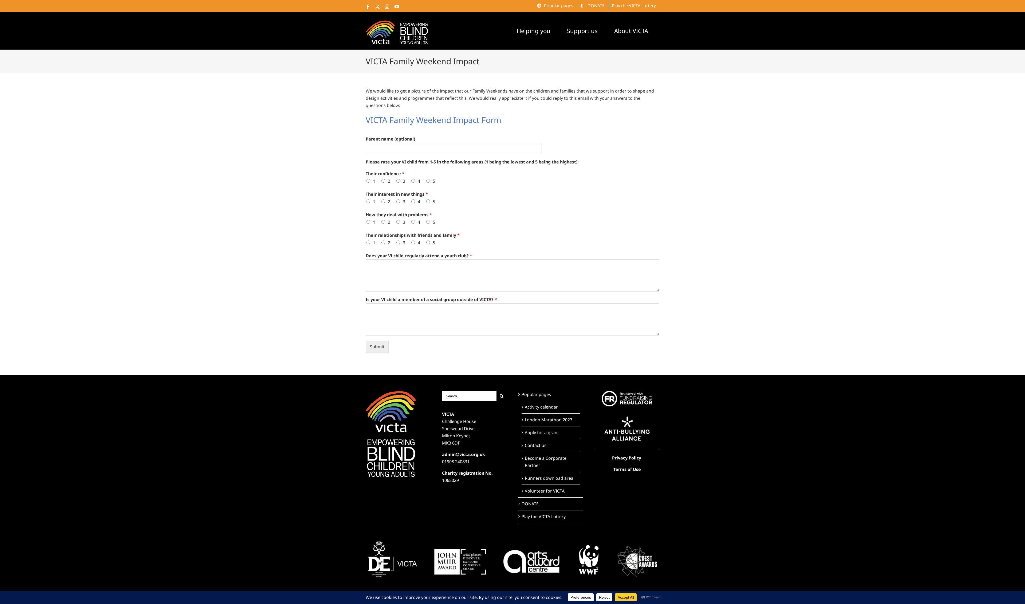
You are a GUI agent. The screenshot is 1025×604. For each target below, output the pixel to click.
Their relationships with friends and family (413, 235)
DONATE (530, 504)
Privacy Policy (626, 458)
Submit (377, 347)
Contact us (535, 445)
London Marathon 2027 (548, 420)
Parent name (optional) (390, 139)
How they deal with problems (399, 215)
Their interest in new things (397, 194)
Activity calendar (541, 407)
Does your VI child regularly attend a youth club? (419, 256)
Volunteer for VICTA (545, 491)
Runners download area (549, 478)
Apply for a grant (542, 432)
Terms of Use (627, 469)
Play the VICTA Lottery (544, 516)
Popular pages (536, 394)
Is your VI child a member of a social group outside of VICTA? (431, 299)
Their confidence (385, 174)
